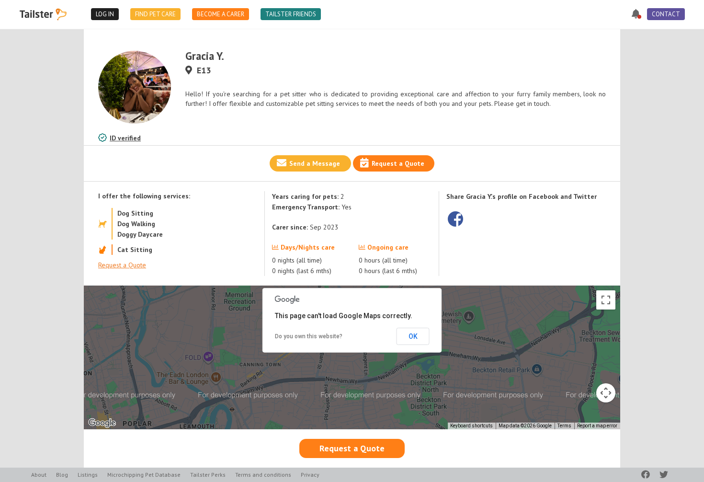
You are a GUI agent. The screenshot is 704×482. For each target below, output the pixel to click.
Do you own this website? (308, 336)
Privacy (310, 474)
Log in (105, 14)
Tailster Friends (290, 14)
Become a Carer (220, 14)
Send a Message (314, 163)
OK (413, 336)
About (38, 474)
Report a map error (597, 425)
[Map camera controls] (605, 392)
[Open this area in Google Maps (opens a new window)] (102, 423)
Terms (564, 425)
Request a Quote (398, 163)
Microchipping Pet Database (144, 474)
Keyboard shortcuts (471, 425)
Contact (666, 14)
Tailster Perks (208, 474)
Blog (62, 474)
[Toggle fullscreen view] (605, 300)
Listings (88, 474)
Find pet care (155, 14)
